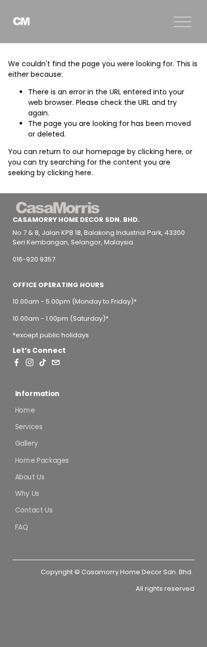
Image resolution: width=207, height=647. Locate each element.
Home (25, 410)
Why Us (27, 493)
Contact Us (33, 510)
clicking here (160, 152)
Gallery (26, 443)
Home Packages (41, 460)
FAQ (21, 527)
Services (28, 427)
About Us (29, 476)
